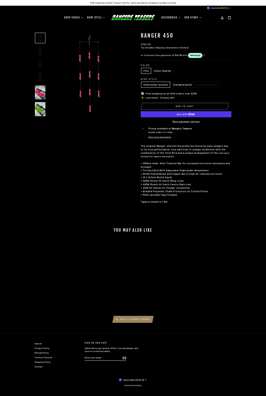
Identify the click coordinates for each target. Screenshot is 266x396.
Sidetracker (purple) (155, 84)
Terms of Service (43, 357)
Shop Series (72, 17)
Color (145, 65)
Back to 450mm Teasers (135, 319)
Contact (39, 366)
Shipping (159, 47)
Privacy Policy (42, 348)
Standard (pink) (182, 84)
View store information (159, 137)
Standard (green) (207, 84)
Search (38, 343)
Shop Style (95, 17)
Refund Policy (42, 352)
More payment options (186, 121)
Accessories (169, 17)
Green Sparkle (162, 70)
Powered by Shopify (133, 385)
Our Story (191, 17)
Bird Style (149, 79)
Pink (146, 70)
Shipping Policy (43, 362)
